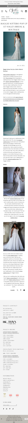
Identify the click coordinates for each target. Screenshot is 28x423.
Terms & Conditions (8, 380)
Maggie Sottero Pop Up (14, 279)
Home (3, 16)
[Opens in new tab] (17, 290)
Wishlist (5, 390)
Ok (26, 418)
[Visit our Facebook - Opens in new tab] (3, 409)
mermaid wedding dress (13, 159)
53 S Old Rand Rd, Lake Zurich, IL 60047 (8, 309)
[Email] (24, 290)
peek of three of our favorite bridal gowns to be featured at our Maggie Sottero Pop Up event (13, 98)
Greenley (5, 104)
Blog (7, 16)
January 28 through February (12, 81)
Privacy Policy (7, 378)
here (14, 422)
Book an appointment (12, 278)
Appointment (7, 383)
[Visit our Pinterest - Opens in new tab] (9, 409)
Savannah (14, 221)
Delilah (5, 164)
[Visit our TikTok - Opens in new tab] (13, 409)
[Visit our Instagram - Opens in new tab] (6, 409)
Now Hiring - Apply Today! (14, 3)
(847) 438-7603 (7, 314)
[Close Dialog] (1, 419)
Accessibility (6, 382)
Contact (5, 389)
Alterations (6, 385)
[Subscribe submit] (16, 405)
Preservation (7, 387)
